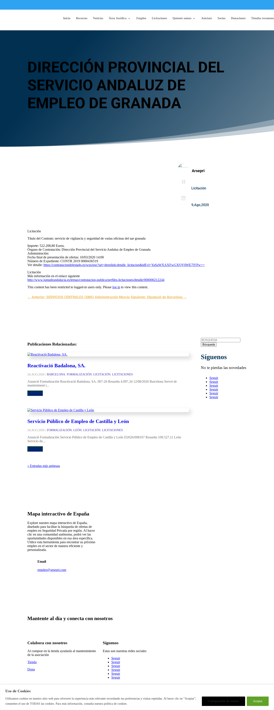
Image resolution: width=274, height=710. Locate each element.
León (77, 430)
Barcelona (56, 374)
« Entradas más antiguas (43, 466)
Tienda (32, 662)
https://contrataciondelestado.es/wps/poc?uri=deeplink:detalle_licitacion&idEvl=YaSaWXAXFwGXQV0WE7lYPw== (124, 265)
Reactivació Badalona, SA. (56, 365)
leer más (35, 393)
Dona (31, 669)
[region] (137, 697)
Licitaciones (159, 18)
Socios (221, 18)
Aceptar (257, 701)
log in (116, 287)
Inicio (66, 18)
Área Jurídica (118, 18)
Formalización (79, 374)
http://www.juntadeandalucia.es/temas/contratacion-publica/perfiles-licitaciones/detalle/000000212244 (95, 280)
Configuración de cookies (223, 701)
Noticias (98, 18)
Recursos (81, 18)
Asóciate (206, 18)
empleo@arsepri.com (51, 570)
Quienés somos (182, 18)
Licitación (198, 188)
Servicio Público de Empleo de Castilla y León (78, 421)
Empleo (141, 18)
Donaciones (238, 18)
